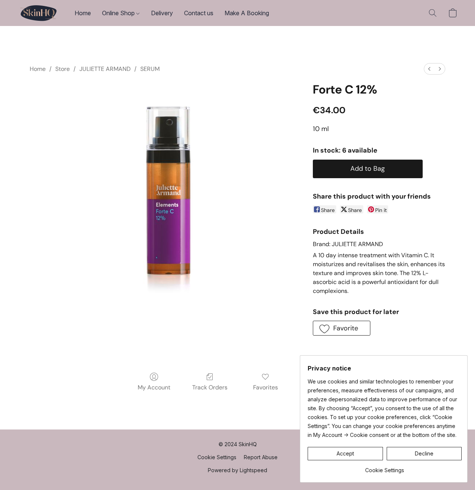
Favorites (265, 387)
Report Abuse (261, 457)
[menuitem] (429, 68)
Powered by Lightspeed (237, 470)
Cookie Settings (216, 457)
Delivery (162, 13)
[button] (39, 13)
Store (62, 69)
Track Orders (209, 387)
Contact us (198, 13)
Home (83, 13)
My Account (154, 387)
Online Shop (119, 13)
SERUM (150, 69)
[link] (385, 467)
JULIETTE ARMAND (105, 69)
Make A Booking (247, 13)
